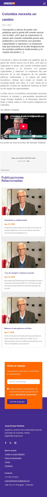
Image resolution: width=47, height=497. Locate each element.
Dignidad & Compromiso (26, 394)
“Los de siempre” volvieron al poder (19, 273)
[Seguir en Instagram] (15, 443)
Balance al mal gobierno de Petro (18, 328)
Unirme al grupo (17, 401)
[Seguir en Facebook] (6, 443)
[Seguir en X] (10, 443)
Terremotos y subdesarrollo (15, 220)
